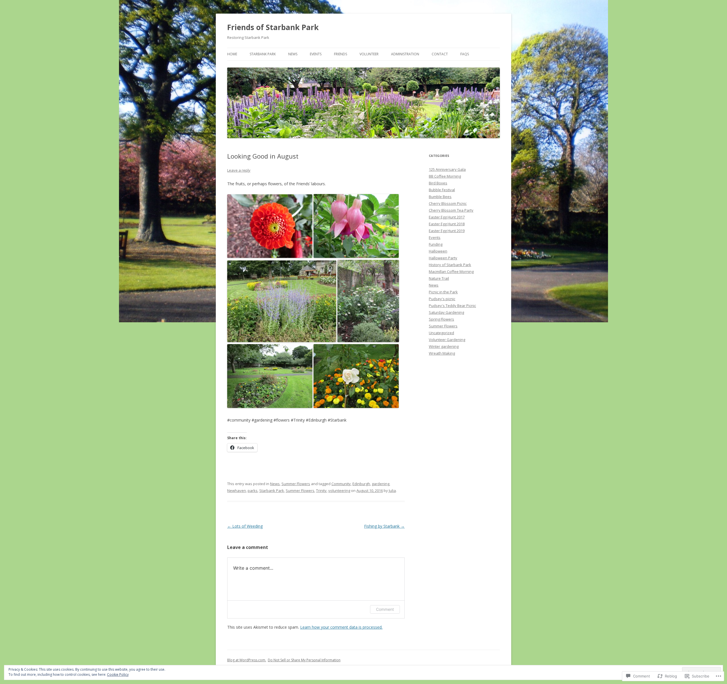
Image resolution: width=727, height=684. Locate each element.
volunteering (339, 490)
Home (232, 54)
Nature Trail (439, 278)
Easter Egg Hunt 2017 (447, 217)
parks (253, 490)
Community (341, 483)
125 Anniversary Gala (447, 169)
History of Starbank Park (450, 264)
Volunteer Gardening (447, 339)
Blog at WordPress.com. (246, 660)
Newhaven (236, 490)
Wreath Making (442, 353)
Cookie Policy (118, 674)
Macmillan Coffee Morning (451, 271)
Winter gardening (444, 346)
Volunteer (369, 54)
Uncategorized (441, 332)
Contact (440, 54)
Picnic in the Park (443, 291)
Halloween (438, 251)
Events (315, 54)
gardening (380, 483)
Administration (405, 54)
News (292, 54)
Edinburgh (361, 483)
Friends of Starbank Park (273, 27)
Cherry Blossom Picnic (448, 203)
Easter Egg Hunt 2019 (447, 230)
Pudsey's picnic (442, 298)
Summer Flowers (295, 483)
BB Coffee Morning (445, 176)
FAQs (464, 54)
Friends (340, 54)
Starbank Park (263, 54)
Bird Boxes (438, 183)
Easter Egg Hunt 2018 (447, 223)
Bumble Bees (440, 196)
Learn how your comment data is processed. (341, 627)
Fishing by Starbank (384, 526)
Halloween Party (443, 257)
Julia (392, 490)
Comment (385, 609)
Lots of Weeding (245, 526)
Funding (435, 244)
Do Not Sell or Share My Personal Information (304, 660)
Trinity (321, 490)
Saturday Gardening (446, 312)
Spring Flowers (441, 319)
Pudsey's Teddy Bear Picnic (452, 305)
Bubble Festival (442, 189)
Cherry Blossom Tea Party (451, 210)
